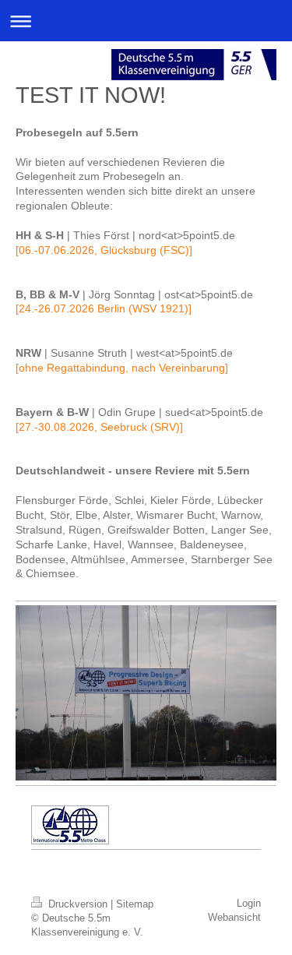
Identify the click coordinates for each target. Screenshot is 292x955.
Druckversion (78, 904)
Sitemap (134, 904)
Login (249, 903)
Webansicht (234, 917)
